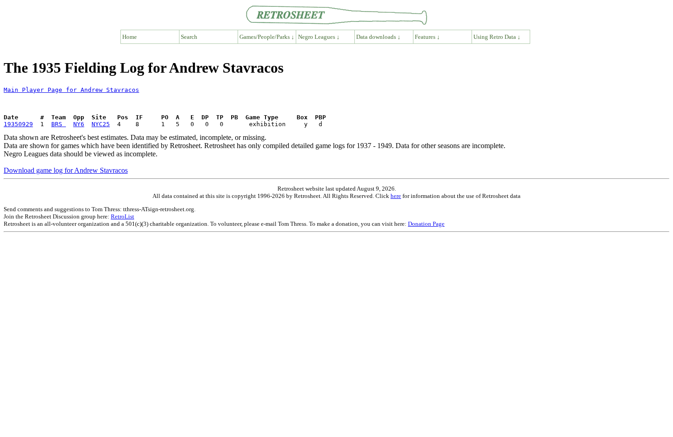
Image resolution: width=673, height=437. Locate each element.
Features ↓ (427, 36)
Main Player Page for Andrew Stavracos (71, 89)
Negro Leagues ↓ (319, 36)
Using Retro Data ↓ (497, 36)
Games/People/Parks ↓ (266, 36)
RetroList (122, 216)
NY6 (78, 124)
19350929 (18, 124)
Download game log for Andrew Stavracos (66, 170)
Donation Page (426, 223)
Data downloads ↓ (378, 36)
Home (129, 36)
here (396, 195)
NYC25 (101, 124)
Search (189, 36)
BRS (58, 124)
